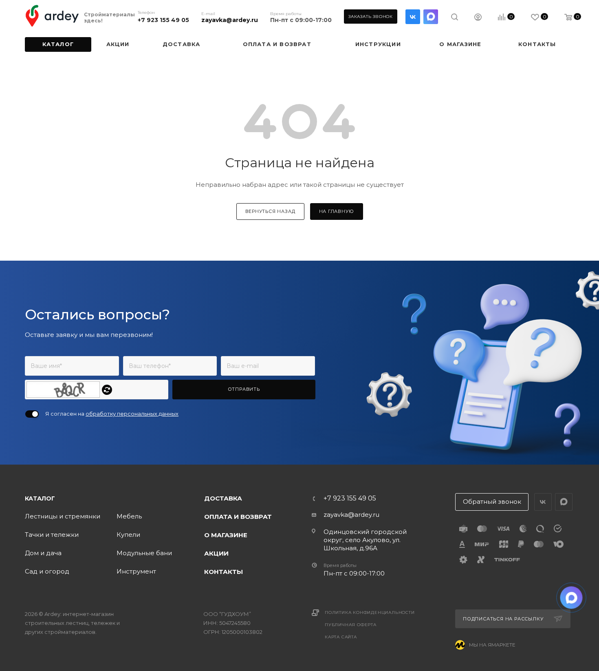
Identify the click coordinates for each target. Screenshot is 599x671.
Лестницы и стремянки (62, 516)
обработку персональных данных (132, 413)
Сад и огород (47, 571)
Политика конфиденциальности (370, 612)
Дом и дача (43, 553)
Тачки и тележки (52, 534)
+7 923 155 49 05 (163, 20)
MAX (430, 16)
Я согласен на (111, 413)
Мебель (129, 516)
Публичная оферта (351, 624)
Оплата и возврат (238, 516)
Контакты (223, 572)
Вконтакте (412, 16)
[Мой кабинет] (478, 18)
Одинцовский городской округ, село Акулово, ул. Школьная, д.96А (365, 540)
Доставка (223, 498)
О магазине (225, 535)
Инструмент (136, 571)
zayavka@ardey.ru (229, 20)
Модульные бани (144, 553)
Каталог (40, 498)
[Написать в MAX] (571, 598)
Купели (128, 534)
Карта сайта (341, 637)
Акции (216, 553)
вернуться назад (270, 211)
